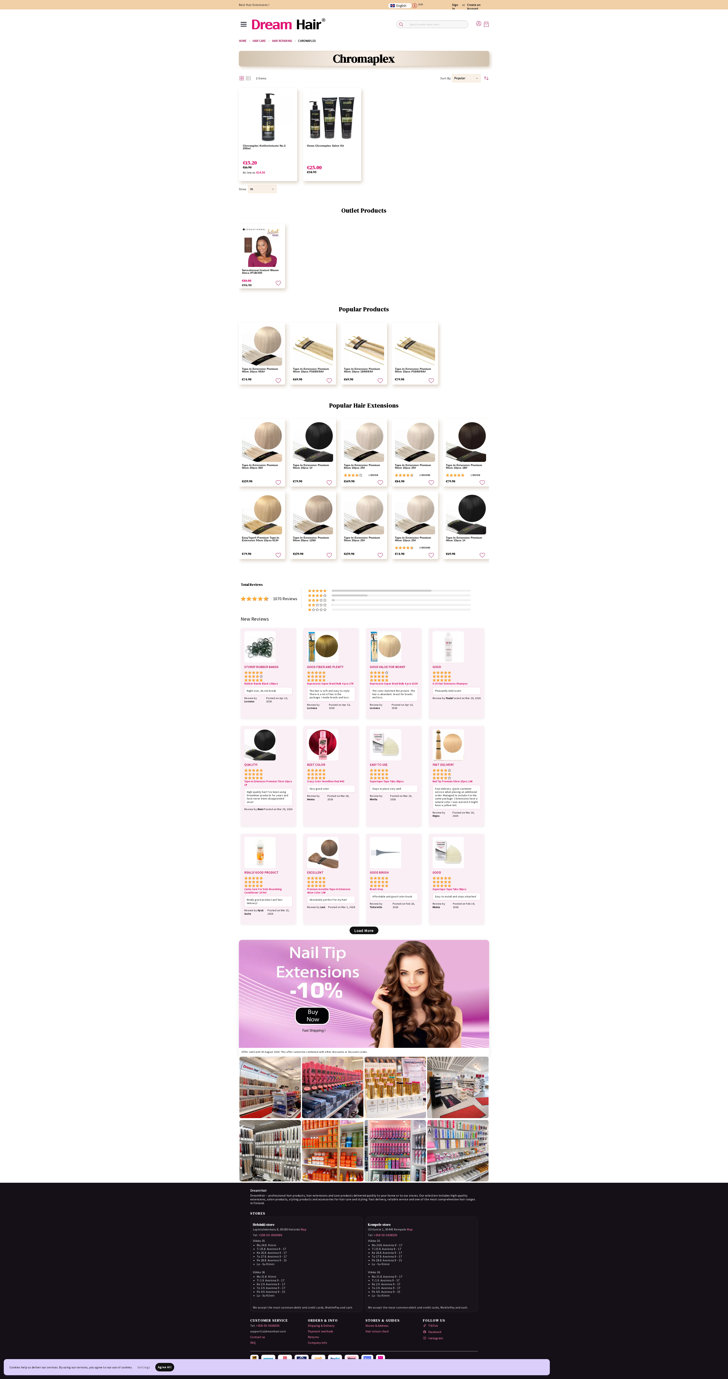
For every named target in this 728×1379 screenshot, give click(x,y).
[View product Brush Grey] (385, 869)
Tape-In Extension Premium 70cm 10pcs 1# (268, 783)
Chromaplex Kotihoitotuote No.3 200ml (264, 147)
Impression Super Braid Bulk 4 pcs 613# (394, 683)
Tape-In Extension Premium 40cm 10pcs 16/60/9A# (362, 370)
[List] (248, 78)
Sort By (445, 78)
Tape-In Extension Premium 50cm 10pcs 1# (311, 466)
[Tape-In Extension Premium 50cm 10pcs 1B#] (466, 442)
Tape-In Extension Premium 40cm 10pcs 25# (413, 539)
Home (243, 41)
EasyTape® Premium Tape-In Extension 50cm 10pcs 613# (260, 539)
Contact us (257, 1337)
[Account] (479, 23)
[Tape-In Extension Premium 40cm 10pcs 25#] (415, 514)
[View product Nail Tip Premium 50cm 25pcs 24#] (448, 761)
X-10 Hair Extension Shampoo (450, 683)
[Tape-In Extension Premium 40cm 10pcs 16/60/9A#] (364, 345)
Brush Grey (376, 889)
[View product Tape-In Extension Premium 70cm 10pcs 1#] (260, 761)
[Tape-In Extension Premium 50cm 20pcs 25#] (364, 514)
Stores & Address (377, 1325)
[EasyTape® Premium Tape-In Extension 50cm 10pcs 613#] (262, 514)
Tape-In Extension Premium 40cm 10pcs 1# (464, 539)
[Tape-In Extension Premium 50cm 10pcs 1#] (313, 442)
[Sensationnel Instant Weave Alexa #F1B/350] (262, 247)
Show (242, 189)
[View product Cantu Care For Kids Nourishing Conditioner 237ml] (260, 869)
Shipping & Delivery (321, 1325)
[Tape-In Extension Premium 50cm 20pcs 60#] (262, 442)
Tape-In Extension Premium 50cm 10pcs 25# (413, 466)
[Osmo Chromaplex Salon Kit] (332, 117)
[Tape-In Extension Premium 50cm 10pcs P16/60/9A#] (415, 345)
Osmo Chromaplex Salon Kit (325, 145)
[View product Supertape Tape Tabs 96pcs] (385, 761)
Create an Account (473, 6)
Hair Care (259, 41)
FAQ (253, 1343)
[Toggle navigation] (243, 24)
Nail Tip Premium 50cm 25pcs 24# (453, 781)
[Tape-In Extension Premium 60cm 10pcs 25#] (364, 442)
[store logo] (288, 24)
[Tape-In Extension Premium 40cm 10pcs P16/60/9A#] (313, 345)
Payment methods (320, 1331)
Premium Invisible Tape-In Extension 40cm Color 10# (329, 891)
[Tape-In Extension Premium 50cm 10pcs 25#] (415, 442)
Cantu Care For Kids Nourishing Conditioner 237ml (263, 891)
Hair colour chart (377, 1331)
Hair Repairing (282, 41)
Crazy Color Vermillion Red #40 (325, 781)
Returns (313, 1337)
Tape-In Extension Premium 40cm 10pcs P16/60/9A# (311, 370)
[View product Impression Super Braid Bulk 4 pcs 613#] (385, 663)
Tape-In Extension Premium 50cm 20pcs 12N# (311, 539)
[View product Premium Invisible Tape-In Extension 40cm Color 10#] (322, 869)
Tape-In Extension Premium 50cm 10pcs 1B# (464, 466)
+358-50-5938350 (385, 1235)
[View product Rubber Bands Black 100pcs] (260, 663)
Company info (317, 1343)
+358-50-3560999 (270, 1235)
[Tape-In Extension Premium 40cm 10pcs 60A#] (262, 345)
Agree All (165, 1367)
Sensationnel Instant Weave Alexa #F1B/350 (260, 271)
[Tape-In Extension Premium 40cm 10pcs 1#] (466, 514)
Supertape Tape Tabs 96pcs (387, 781)
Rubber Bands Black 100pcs (261, 683)
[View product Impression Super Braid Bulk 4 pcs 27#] (322, 663)
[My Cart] (486, 24)
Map (303, 1229)
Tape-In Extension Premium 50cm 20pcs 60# (260, 466)
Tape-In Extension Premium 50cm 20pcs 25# (362, 539)
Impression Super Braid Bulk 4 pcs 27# (330, 683)
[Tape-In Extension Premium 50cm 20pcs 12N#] (313, 514)
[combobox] (432, 24)
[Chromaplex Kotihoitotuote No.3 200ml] (268, 117)
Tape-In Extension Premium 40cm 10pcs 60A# (260, 370)
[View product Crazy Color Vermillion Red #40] (322, 761)
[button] (419, 6)
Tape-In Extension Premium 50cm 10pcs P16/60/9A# (413, 370)
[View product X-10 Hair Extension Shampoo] (448, 663)
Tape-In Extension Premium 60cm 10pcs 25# (362, 466)
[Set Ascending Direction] (486, 78)
